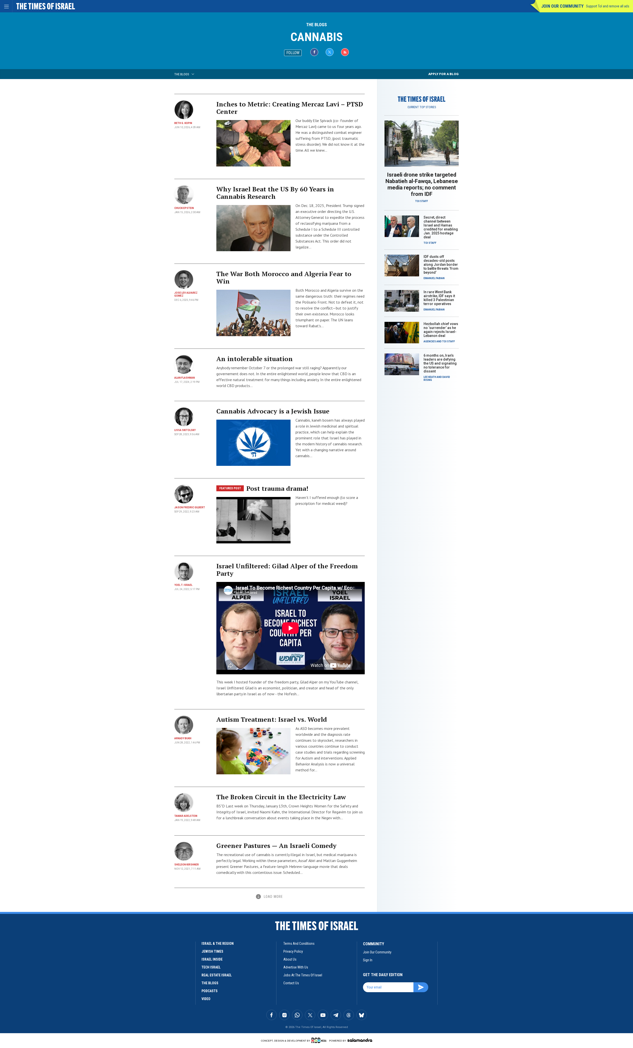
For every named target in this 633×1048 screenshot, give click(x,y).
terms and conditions (299, 943)
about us (289, 959)
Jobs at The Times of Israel (302, 975)
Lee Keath (430, 377)
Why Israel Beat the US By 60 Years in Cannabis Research (275, 193)
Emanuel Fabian (434, 278)
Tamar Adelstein (185, 816)
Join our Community (562, 6)
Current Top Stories (421, 107)
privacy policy (293, 951)
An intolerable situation (254, 358)
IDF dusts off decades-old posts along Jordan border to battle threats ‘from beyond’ (441, 264)
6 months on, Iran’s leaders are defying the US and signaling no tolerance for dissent (440, 363)
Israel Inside (212, 959)
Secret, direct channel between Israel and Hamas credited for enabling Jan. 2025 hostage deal (441, 227)
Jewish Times (212, 951)
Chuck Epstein (184, 208)
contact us (291, 983)
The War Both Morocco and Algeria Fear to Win (283, 277)
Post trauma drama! (277, 488)
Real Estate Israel (217, 975)
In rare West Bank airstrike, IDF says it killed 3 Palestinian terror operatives (439, 298)
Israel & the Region (218, 943)
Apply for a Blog (443, 74)
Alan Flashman (184, 377)
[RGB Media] (320, 1040)
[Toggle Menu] (6, 6)
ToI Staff (421, 201)
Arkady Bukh (182, 738)
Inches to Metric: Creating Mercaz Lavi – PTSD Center (289, 108)
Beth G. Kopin (183, 123)
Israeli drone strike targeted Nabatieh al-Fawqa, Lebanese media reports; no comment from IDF (421, 184)
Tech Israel (211, 967)
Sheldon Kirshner (186, 864)
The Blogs (316, 24)
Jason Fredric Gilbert (189, 507)
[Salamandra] (359, 1040)
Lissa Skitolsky (185, 430)
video (206, 999)
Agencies (430, 341)
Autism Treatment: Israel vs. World (271, 719)
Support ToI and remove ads (607, 6)
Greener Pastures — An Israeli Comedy (276, 845)
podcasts (210, 991)
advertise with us (295, 967)
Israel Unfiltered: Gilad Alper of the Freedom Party (287, 569)
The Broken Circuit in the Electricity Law (281, 797)
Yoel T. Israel (183, 585)
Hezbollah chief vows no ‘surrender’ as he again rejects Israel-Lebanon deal (441, 330)
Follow (292, 52)
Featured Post (230, 488)
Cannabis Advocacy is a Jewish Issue (272, 411)
